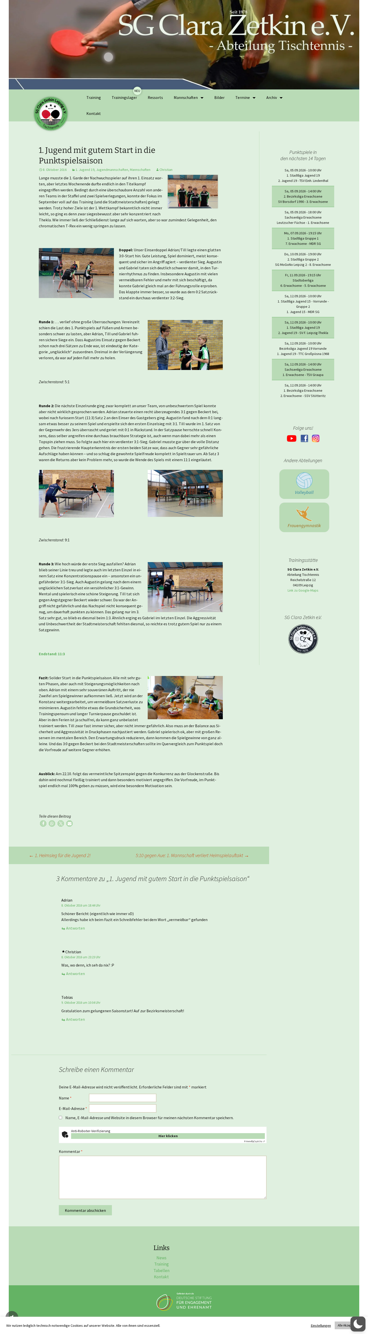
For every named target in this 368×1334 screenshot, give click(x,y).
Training (93, 97)
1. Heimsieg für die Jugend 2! (60, 855)
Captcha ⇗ (254, 1141)
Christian (165, 169)
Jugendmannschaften (112, 169)
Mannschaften (140, 169)
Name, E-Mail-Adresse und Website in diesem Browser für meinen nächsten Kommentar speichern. (149, 1117)
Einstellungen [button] (321, 1325)
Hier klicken (168, 1136)
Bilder (219, 97)
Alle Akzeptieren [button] (348, 1325)
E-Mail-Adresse (73, 1108)
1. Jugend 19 (85, 169)
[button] (43, 823)
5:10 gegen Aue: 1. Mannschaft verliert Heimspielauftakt (192, 855)
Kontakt (93, 113)
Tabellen (161, 1270)
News (161, 1258)
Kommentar (71, 1151)
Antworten (75, 928)
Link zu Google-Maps (303, 590)
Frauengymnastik (304, 525)
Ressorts (155, 97)
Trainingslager (124, 97)
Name (65, 1097)
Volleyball (304, 492)
